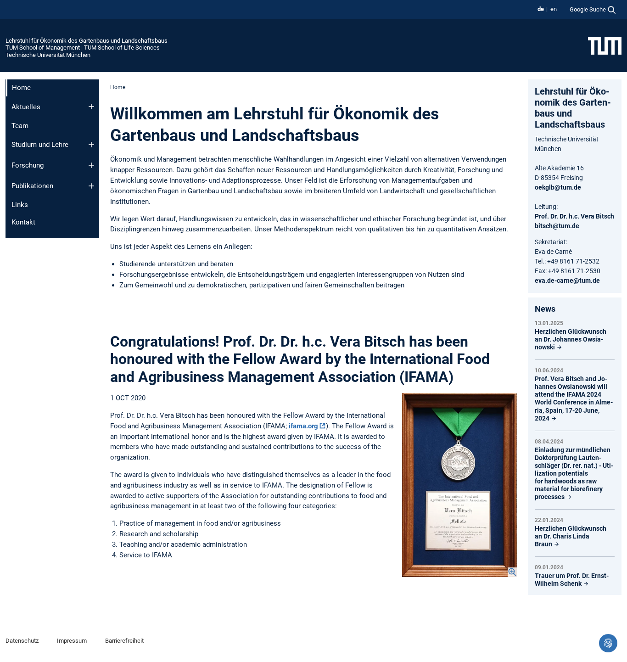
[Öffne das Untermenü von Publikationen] (91, 185)
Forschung (27, 165)
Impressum (72, 640)
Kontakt (23, 222)
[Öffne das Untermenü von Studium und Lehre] (91, 144)
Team (19, 126)
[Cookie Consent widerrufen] (608, 643)
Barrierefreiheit (124, 640)
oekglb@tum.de (558, 187)
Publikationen (32, 186)
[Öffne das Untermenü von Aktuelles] (91, 106)
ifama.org (303, 426)
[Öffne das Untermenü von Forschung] (91, 165)
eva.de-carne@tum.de (567, 280)
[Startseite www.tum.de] (604, 45)
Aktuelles (25, 107)
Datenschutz (22, 640)
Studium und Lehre (39, 144)
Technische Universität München (48, 54)
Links (19, 205)
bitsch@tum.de (557, 226)
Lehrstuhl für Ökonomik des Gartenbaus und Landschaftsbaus (87, 40)
